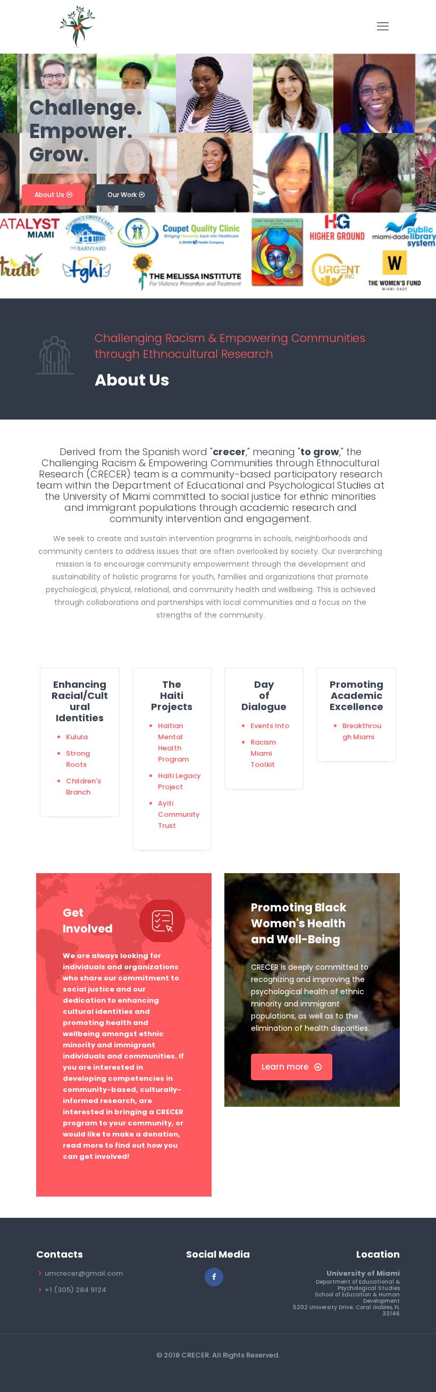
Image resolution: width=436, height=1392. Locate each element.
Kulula (77, 737)
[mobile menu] (383, 27)
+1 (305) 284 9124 (75, 1290)
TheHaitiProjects (171, 695)
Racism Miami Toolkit (263, 753)
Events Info (269, 726)
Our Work (122, 194)
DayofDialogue (264, 695)
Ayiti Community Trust (179, 814)
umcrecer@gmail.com (84, 1273)
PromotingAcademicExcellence (356, 695)
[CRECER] (77, 26)
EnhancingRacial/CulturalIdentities (80, 701)
